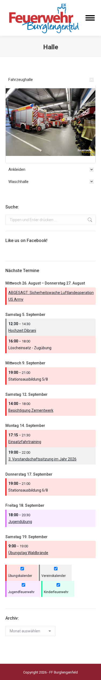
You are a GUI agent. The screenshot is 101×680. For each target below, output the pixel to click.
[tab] (50, 81)
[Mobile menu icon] (90, 18)
